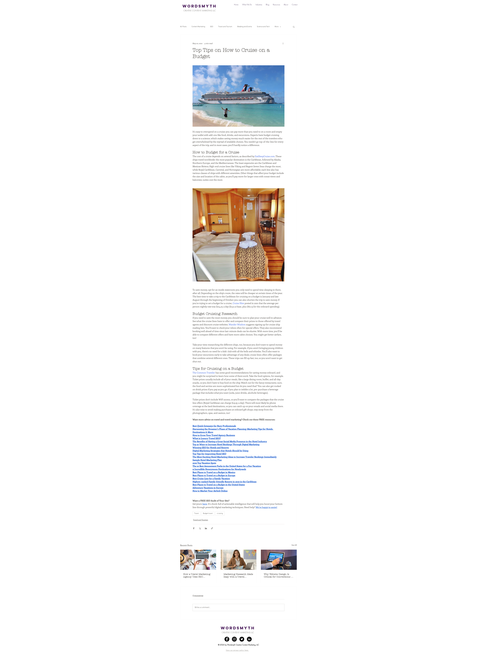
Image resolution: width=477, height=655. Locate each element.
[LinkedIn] (249, 639)
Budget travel (208, 513)
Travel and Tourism (225, 27)
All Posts (183, 27)
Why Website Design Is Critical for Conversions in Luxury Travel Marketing (278, 575)
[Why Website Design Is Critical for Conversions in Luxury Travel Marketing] (279, 560)
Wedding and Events (244, 27)
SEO (211, 27)
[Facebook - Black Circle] (226, 639)
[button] (294, 27)
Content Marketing (198, 27)
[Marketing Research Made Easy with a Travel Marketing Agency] (239, 560)
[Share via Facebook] (194, 528)
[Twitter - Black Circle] (241, 639)
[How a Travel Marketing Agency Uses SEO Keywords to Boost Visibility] (198, 560)
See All (294, 545)
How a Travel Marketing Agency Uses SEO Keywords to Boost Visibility (196, 575)
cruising (220, 513)
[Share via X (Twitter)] (200, 528)
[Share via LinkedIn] (206, 528)
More (276, 27)
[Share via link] (212, 528)
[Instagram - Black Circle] (234, 639)
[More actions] (282, 43)
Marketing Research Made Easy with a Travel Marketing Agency (238, 575)
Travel (196, 513)
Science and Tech (263, 27)
